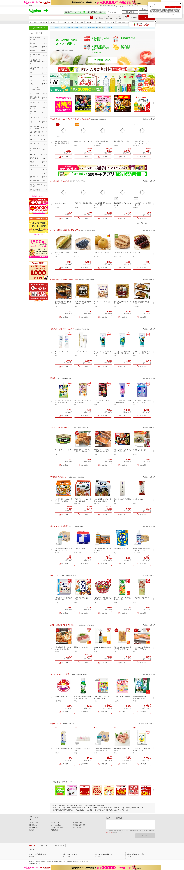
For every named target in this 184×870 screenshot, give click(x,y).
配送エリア (59, 50)
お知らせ (144, 9)
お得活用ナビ (90, 22)
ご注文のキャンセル (57, 827)
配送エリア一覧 (78, 822)
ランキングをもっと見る (146, 723)
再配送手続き (55, 830)
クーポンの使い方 (56, 825)
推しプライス (110, 22)
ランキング (100, 22)
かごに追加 (64, 156)
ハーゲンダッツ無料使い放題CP (38, 22)
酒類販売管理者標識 (79, 825)
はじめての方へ (114, 12)
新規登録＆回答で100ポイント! (107, 5)
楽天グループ (130, 5)
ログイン (100, 27)
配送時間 (31, 830)
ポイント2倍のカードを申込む (135, 854)
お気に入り (109, 18)
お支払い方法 (55, 822)
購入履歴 (118, 18)
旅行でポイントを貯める (70, 854)
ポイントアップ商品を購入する (37, 854)
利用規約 (69, 861)
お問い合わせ (77, 827)
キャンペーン (99, 18)
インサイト (139, 5)
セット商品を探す (142, 223)
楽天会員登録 (130, 12)
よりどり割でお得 (35, 190)
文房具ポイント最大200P (66, 22)
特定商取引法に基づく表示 (80, 861)
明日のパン (53, 22)
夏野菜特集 (80, 22)
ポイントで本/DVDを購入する (103, 854)
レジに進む (146, 17)
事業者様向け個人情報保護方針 (56, 861)
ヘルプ (35, 818)
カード (146, 5)
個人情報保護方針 (41, 861)
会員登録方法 (33, 825)
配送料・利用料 (33, 827)
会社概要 (31, 861)
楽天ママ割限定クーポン (124, 22)
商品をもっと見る (148, 119)
